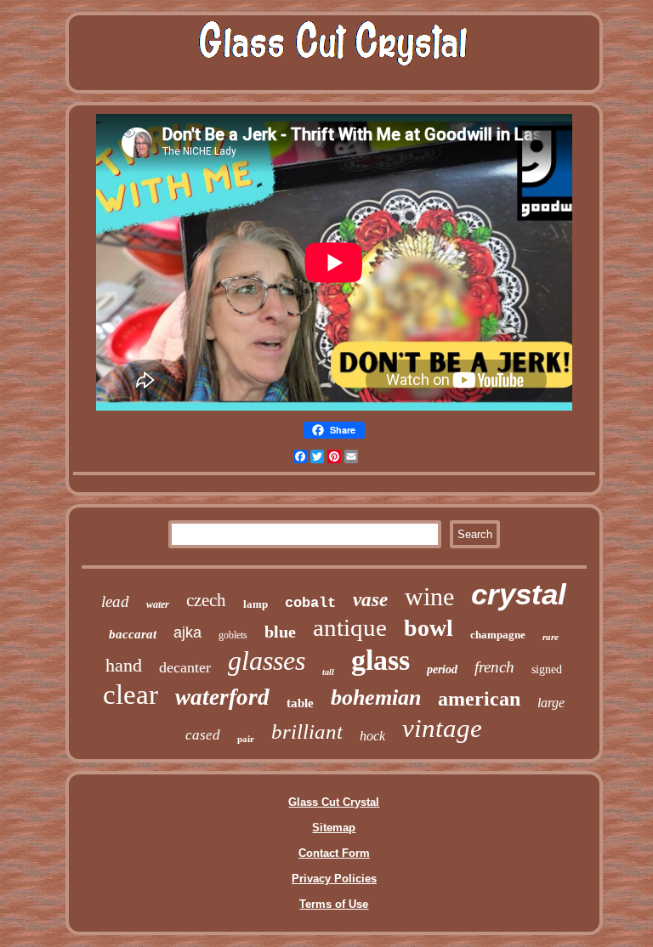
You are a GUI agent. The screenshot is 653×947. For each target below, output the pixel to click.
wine (429, 596)
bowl (428, 628)
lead (115, 601)
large (551, 702)
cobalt (310, 603)
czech (206, 600)
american (479, 699)
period (442, 669)
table (300, 703)
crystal (518, 593)
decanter (185, 667)
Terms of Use (333, 904)
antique (350, 627)
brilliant (307, 731)
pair (245, 739)
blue (280, 631)
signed (546, 669)
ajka (187, 632)
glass (380, 660)
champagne (497, 634)
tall (328, 672)
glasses (266, 660)
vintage (442, 728)
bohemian (376, 697)
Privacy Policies (334, 878)
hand (123, 665)
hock (372, 736)
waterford (222, 697)
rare (550, 637)
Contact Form (334, 853)
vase (370, 599)
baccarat (132, 634)
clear (130, 694)
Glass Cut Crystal (333, 802)
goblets (233, 635)
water (157, 604)
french (494, 667)
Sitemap (333, 827)
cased (202, 735)
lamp (255, 604)
